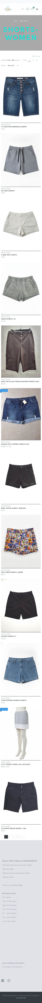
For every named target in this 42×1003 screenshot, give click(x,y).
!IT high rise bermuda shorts (14, 127)
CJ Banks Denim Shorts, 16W (13, 828)
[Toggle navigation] (37, 9)
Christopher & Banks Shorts (13, 700)
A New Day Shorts (9, 255)
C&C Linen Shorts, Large (12, 572)
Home (15, 21)
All (37, 60)
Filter (37, 56)
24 (33, 60)
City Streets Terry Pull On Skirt (15, 764)
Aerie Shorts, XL (8, 319)
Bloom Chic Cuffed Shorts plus (15, 444)
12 (29, 60)
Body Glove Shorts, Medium (13, 508)
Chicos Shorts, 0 (8, 636)
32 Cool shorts (8, 191)
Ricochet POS (21, 998)
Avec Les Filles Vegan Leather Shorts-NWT (20, 381)
